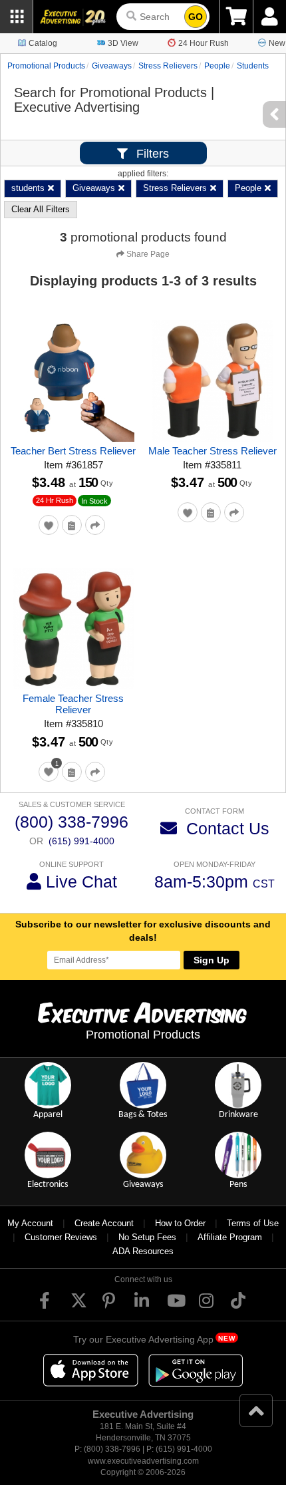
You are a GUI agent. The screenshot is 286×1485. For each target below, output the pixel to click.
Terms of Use (253, 1223)
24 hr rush (54, 500)
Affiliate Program (230, 1237)
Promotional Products (46, 66)
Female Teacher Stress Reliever (73, 704)
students (253, 66)
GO (195, 16)
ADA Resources (143, 1251)
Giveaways (112, 66)
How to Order (180, 1223)
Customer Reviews (61, 1237)
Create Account (104, 1223)
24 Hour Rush (203, 43)
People (217, 66)
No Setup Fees (147, 1237)
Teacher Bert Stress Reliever (73, 450)
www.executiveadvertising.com (143, 1461)
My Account (30, 1223)
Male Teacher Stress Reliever (212, 450)
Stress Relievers (168, 66)
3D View (123, 43)
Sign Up (211, 960)
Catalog (43, 43)
